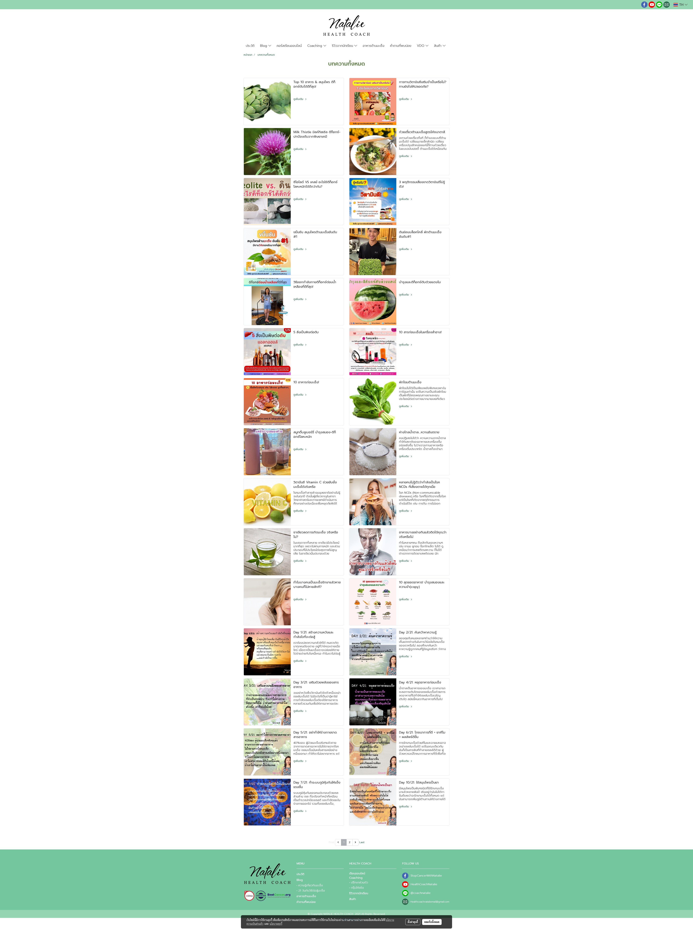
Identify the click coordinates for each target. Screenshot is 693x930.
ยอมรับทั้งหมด (431, 921)
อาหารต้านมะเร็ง (373, 45)
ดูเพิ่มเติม (298, 99)
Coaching (315, 45)
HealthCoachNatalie (424, 884)
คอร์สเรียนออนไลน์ (289, 45)
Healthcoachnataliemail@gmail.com (429, 901)
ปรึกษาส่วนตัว (359, 882)
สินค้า (438, 45)
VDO (421, 45)
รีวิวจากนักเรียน (343, 45)
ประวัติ (250, 45)
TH (681, 4)
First (331, 842)
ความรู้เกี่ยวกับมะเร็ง (310, 885)
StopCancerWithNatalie (426, 875)
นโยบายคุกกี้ (276, 923)
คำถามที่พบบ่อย (400, 45)
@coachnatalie (421, 893)
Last (361, 842)
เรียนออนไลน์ (357, 873)
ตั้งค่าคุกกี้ (413, 921)
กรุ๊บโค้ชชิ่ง (357, 888)
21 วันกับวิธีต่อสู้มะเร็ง (311, 890)
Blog (264, 45)
